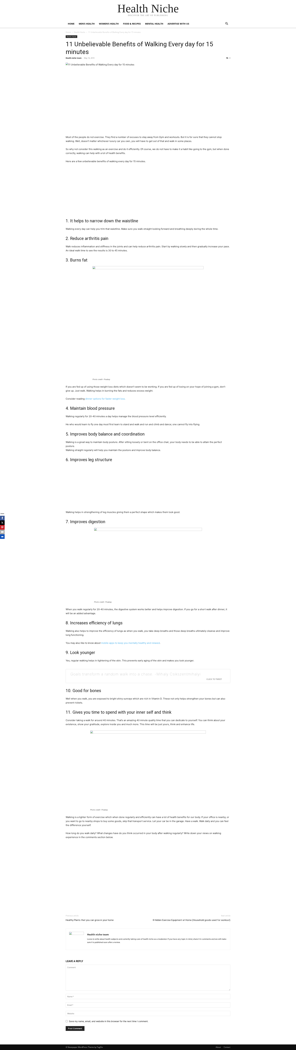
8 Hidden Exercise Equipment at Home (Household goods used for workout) (191, 920)
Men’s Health (87, 23)
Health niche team (74, 58)
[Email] (2, 532)
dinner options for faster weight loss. (105, 398)
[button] (226, 24)
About (218, 1047)
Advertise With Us (178, 23)
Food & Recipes (132, 23)
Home (71, 23)
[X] (2, 522)
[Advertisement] (148, 101)
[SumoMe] (2, 536)
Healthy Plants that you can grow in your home (90, 920)
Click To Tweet (214, 679)
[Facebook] (2, 518)
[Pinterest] (2, 527)
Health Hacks (79, 32)
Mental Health (154, 23)
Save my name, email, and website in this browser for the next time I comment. (108, 1021)
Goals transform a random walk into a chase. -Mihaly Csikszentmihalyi (135, 674)
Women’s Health (109, 23)
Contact (227, 1047)
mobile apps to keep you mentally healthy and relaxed (130, 642)
